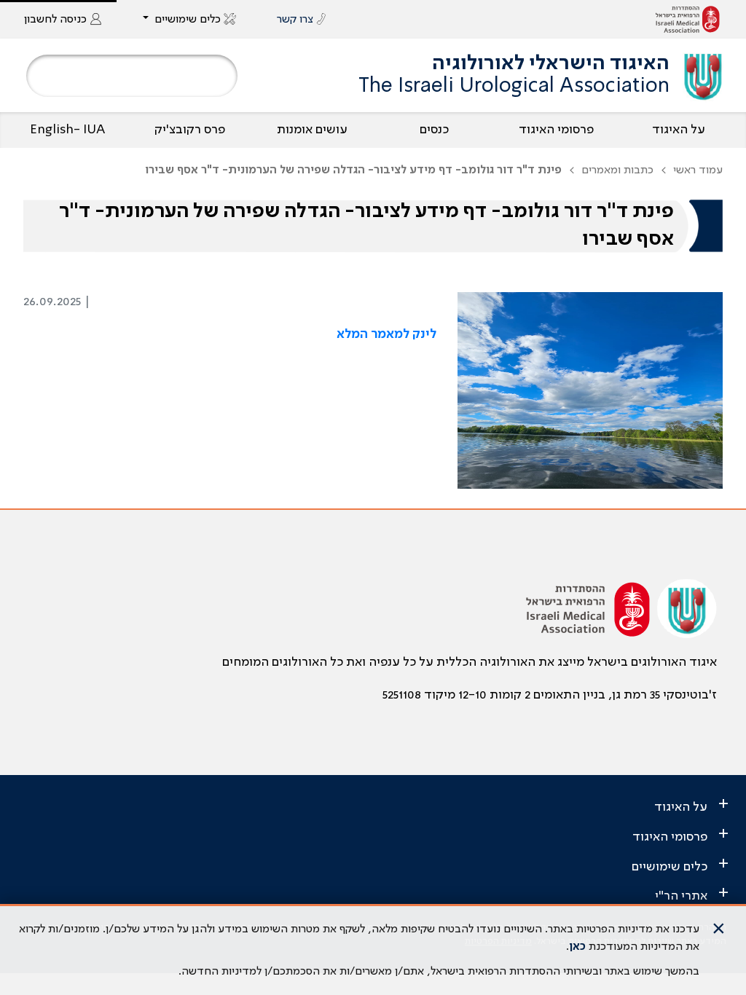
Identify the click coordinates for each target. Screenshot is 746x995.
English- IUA (67, 129)
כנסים (434, 129)
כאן (577, 947)
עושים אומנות (312, 129)
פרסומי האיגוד (556, 129)
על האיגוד (678, 129)
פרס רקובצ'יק (189, 129)
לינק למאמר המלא (386, 334)
